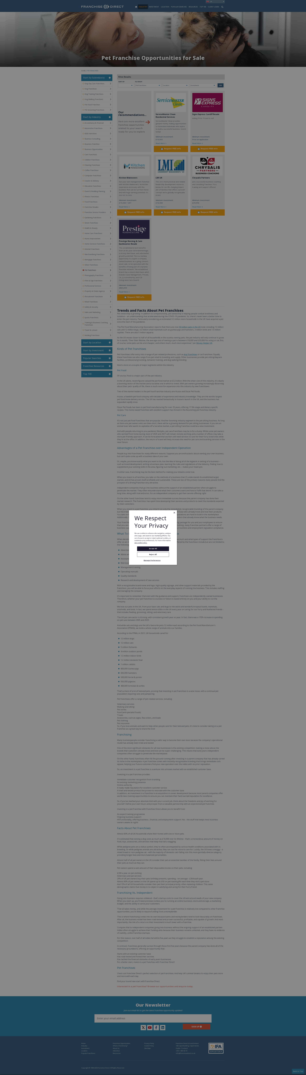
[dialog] (153, 537)
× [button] (174, 513)
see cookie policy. (140, 543)
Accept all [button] (153, 549)
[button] (153, 560)
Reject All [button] (153, 554)
